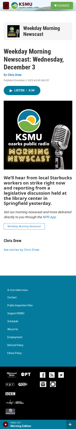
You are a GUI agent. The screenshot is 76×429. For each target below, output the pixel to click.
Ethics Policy (14, 353)
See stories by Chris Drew (21, 250)
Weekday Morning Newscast (41, 31)
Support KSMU (15, 313)
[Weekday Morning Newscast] (13, 31)
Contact (12, 297)
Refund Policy (15, 345)
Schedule (12, 321)
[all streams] (71, 424)
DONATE (63, 5)
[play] (5, 424)
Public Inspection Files (20, 305)
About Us (12, 329)
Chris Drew (15, 75)
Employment (14, 337)
